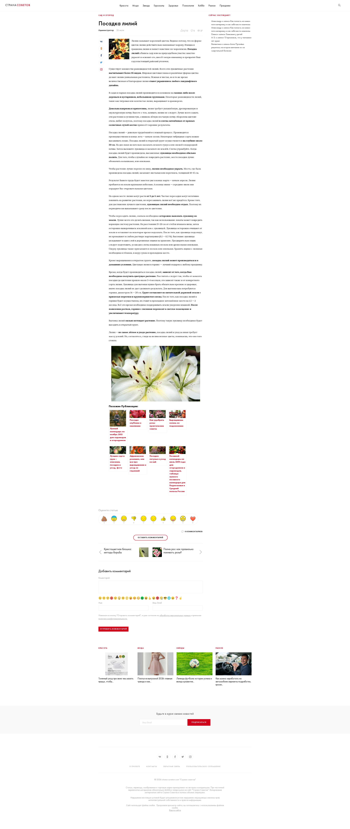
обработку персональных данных (175, 615)
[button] (100, 552)
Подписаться (199, 722)
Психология (188, 5)
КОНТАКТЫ (151, 766)
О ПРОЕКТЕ (134, 766)
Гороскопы (159, 5)
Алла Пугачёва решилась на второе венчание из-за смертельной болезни (228, 47)
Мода (135, 5)
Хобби (201, 5)
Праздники (225, 5)
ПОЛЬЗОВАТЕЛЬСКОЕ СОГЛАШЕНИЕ (203, 766)
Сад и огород (106, 15)
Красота (124, 5)
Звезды (146, 5)
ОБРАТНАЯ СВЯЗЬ (171, 766)
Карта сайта (175, 810)
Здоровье (173, 5)
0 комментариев (194, 531)
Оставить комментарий (150, 537)
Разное (211, 5)
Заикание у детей (234, 34)
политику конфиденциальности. (112, 618)
